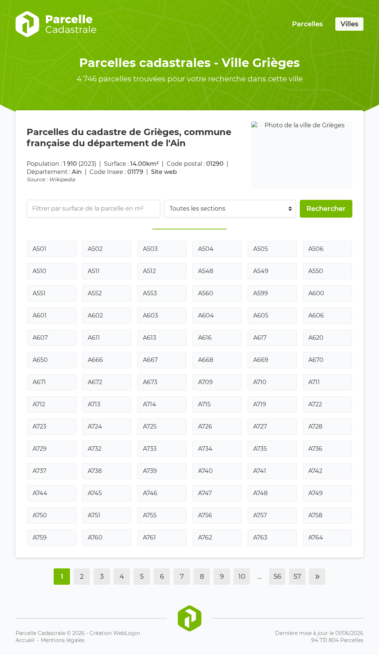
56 (277, 576)
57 (297, 576)
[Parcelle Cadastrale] (56, 24)
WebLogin (126, 633)
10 (241, 576)
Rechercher (326, 209)
